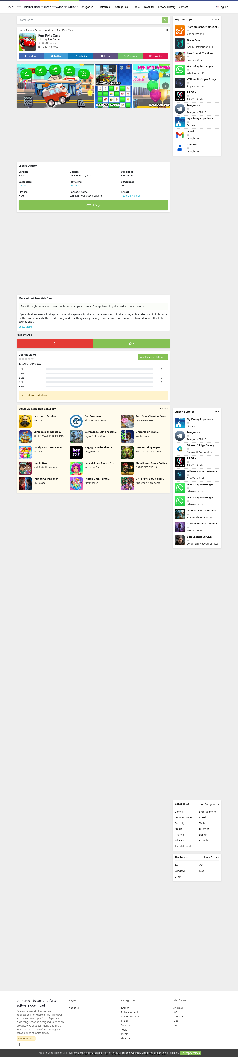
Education (180, 840)
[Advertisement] (93, 134)
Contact (183, 7)
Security (179, 823)
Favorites (149, 7)
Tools (202, 823)
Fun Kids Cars (65, 30)
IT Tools (203, 840)
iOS (201, 865)
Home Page (25, 30)
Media (178, 829)
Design (203, 834)
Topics (137, 7)
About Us (74, 1007)
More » (164, 408)
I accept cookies (190, 1053)
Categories (86, 7)
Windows (180, 870)
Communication (184, 817)
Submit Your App (26, 1038)
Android (50, 30)
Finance (179, 834)
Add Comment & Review (153, 356)
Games (38, 30)
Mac (201, 870)
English (223, 7)
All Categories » (210, 804)
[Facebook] (19, 1043)
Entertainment (207, 811)
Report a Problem (131, 195)
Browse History (166, 7)
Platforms (104, 7)
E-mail (202, 817)
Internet (204, 829)
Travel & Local (183, 846)
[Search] (165, 20)
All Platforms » (211, 857)
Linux (178, 876)
